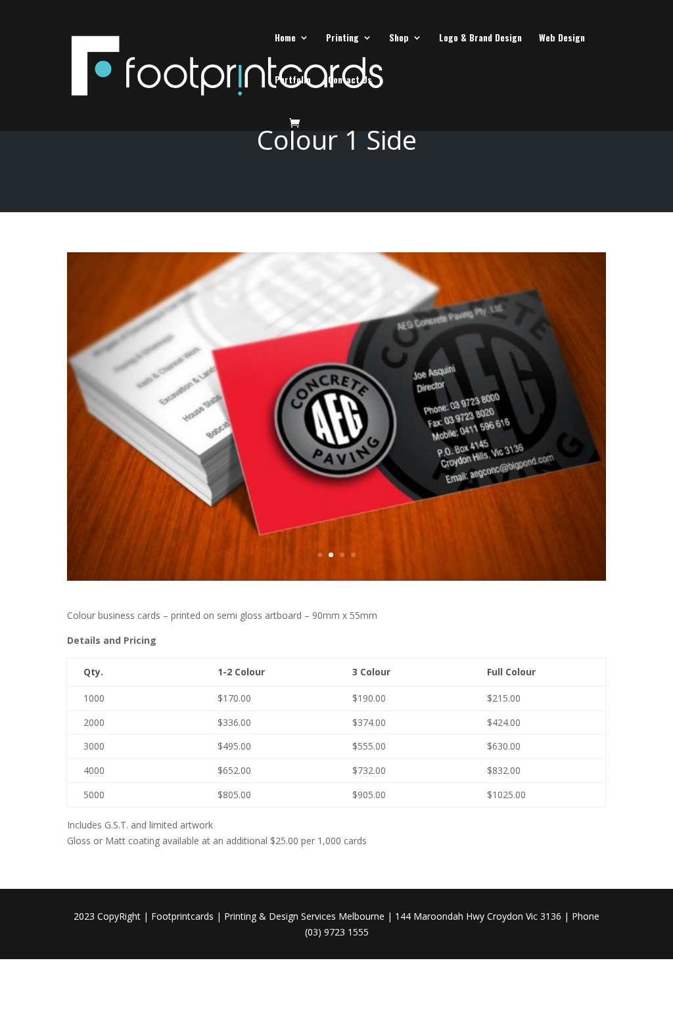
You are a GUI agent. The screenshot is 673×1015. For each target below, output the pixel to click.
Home (285, 38)
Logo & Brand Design (480, 38)
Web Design (562, 38)
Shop (399, 38)
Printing (342, 38)
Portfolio (293, 80)
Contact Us (350, 80)
